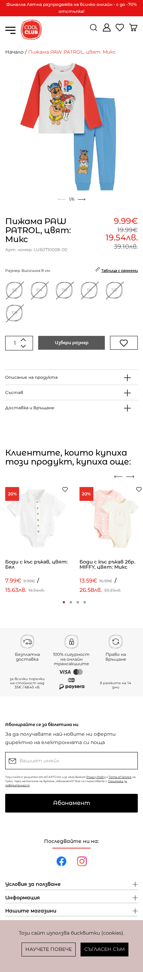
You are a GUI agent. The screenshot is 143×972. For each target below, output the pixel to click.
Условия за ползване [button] (33, 884)
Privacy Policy (96, 777)
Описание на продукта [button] (31, 377)
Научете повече (48, 949)
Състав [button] (14, 392)
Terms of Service (120, 777)
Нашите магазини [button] (30, 911)
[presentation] (118, 476)
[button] (63, 602)
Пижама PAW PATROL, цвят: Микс (72, 52)
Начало (14, 52)
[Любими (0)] (120, 30)
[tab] (71, 377)
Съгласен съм (104, 949)
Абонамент (71, 803)
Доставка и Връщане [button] (29, 407)
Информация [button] (22, 898)
